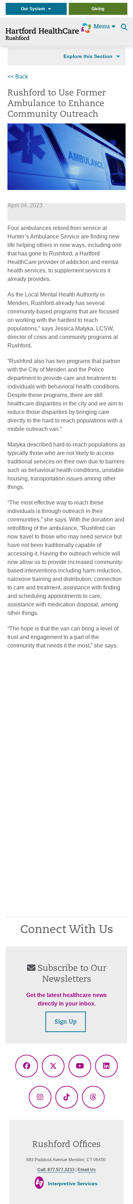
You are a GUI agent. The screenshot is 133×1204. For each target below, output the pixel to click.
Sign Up (66, 1022)
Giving (98, 8)
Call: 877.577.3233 (55, 1169)
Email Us (87, 1169)
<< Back (17, 77)
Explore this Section (87, 56)
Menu (103, 27)
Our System (34, 8)
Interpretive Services (73, 1183)
